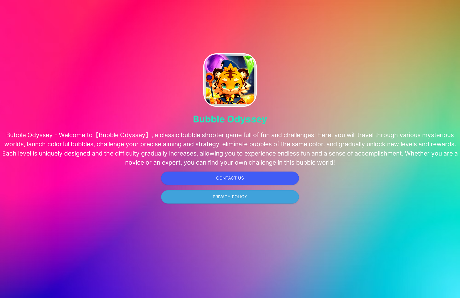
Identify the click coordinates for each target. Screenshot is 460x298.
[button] (230, 178)
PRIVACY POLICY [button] (230, 196)
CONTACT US (230, 178)
